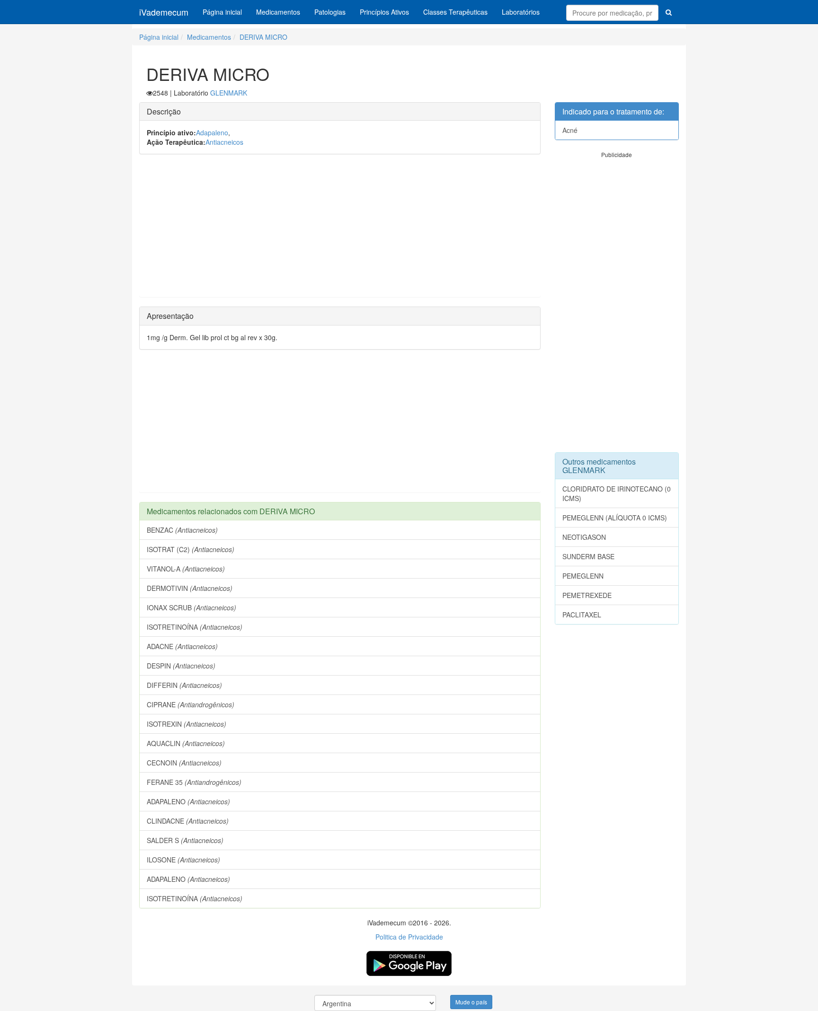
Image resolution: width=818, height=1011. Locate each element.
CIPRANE (190, 704)
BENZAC (182, 530)
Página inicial (222, 12)
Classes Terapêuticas (455, 12)
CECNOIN (184, 762)
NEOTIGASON (584, 537)
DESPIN (181, 665)
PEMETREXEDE (587, 595)
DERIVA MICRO (263, 37)
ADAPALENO (188, 801)
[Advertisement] (340, 230)
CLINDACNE (188, 821)
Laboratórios (521, 12)
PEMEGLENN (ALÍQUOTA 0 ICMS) (614, 517)
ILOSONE (183, 859)
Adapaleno (212, 132)
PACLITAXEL (581, 614)
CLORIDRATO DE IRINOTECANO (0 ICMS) (616, 493)
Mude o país (471, 1002)
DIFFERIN (184, 685)
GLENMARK (228, 92)
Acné (570, 130)
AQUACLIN (186, 743)
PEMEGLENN (583, 575)
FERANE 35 (194, 782)
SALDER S (185, 840)
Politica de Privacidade (409, 936)
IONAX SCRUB (191, 607)
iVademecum (163, 12)
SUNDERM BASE (588, 556)
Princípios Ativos (384, 12)
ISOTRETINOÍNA (194, 627)
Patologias (330, 12)
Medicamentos (278, 12)
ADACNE (182, 646)
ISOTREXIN (186, 724)
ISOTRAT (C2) (190, 549)
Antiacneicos (224, 142)
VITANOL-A (186, 568)
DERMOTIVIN (189, 588)
